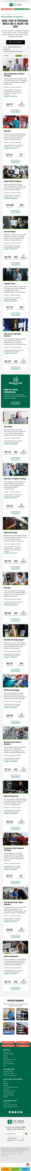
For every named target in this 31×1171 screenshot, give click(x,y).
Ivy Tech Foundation (8, 1063)
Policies (19, 1153)
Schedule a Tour (8, 1042)
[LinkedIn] (10, 1112)
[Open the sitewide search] (26, 1)
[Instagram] (15, 1112)
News (4, 1065)
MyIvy (4, 1081)
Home (2, 14)
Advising (5, 1085)
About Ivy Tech (7, 1052)
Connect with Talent (8, 1073)
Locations (5, 1057)
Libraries (5, 1097)
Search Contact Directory (10, 1105)
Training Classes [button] (19, 9)
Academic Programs (8, 1054)
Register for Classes (25, 1169)
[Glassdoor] (21, 1112)
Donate (23, 1042)
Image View (18, 55)
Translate (21, 1140)
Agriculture (6, 49)
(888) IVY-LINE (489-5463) (15, 1129)
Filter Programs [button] (17, 42)
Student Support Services (10, 1106)
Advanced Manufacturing (14, 47)
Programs (8, 14)
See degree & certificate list (10, 96)
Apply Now (5, 1169)
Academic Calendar (8, 1095)
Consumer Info (4, 1155)
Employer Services (8, 1071)
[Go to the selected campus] (26, 1134)
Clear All (5, 47)
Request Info (15, 1169)
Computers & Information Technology (12, 51)
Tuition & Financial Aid (9, 1059)
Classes (5, 1056)
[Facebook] (13, 1112)
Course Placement (8, 1093)
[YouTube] (18, 1112)
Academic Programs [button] (7, 9)
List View (25, 55)
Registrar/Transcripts (9, 1091)
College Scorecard (5, 1153)
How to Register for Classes (10, 1087)
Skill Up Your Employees (10, 1075)
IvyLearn (5, 1083)
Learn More (15, 111)
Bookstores (6, 1089)
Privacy (14, 1153)
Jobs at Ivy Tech (7, 1061)
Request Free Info (8, 1045)
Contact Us (6, 1103)
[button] (22, 1)
